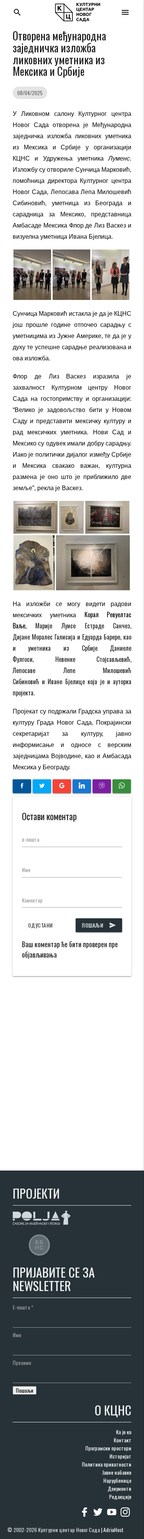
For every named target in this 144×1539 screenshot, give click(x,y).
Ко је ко (123, 1432)
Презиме (22, 1362)
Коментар (32, 900)
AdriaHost (113, 1530)
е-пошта (30, 839)
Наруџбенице (117, 1480)
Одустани (40, 925)
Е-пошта (23, 1307)
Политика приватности (106, 1464)
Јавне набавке (116, 1472)
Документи (119, 1488)
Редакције (120, 1496)
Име (26, 870)
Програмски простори (108, 1448)
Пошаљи (99, 925)
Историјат (120, 1456)
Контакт (122, 1440)
